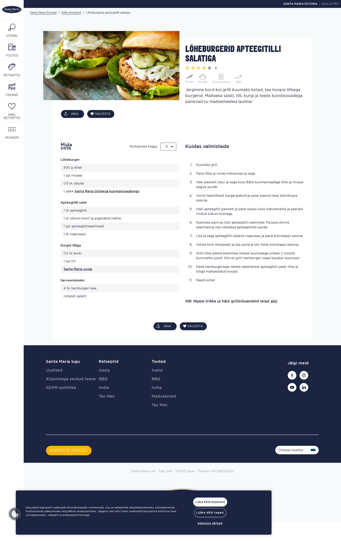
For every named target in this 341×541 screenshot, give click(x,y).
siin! (274, 301)
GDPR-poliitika (61, 388)
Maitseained (164, 396)
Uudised (54, 370)
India (104, 388)
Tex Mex (107, 396)
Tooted (159, 362)
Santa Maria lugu (63, 362)
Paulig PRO (330, 4)
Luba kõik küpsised (210, 502)
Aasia (104, 370)
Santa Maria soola (78, 269)
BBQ (103, 379)
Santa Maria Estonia (300, 4)
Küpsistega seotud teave (71, 379)
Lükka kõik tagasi (210, 512)
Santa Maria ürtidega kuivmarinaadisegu (107, 191)
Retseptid (109, 362)
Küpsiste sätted (210, 523)
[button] (15, 514)
